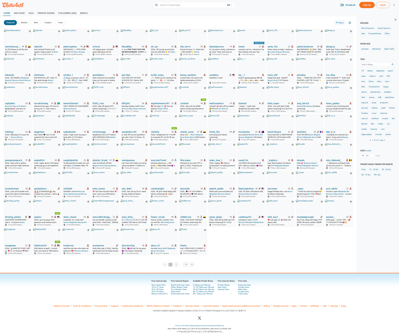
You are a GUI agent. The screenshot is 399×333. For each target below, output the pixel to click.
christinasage (99, 132)
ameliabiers (98, 75)
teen (387, 81)
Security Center (192, 306)
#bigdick (317, 135)
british (392, 108)
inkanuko (9, 75)
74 (186, 264)
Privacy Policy (101, 306)
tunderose (68, 245)
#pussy (309, 106)
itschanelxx (244, 132)
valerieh (38, 46)
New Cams (222, 287)
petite (388, 134)
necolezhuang (41, 103)
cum (383, 129)
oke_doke (127, 188)
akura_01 (155, 245)
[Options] (350, 23)
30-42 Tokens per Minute (203, 289)
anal (381, 76)
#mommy (72, 109)
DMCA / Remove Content (158, 306)
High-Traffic (389, 49)
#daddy (256, 222)
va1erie (96, 46)
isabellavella (69, 132)
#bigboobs (25, 78)
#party (192, 137)
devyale (301, 160)
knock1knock (274, 132)
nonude (378, 134)
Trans (60, 22)
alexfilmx (301, 132)
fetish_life (214, 132)
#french (300, 137)
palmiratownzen (305, 46)
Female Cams (243, 287)
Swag (343, 306)
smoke (364, 129)
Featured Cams (244, 285)
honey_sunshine (188, 75)
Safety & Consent (62, 306)
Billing (267, 306)
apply (378, 155)
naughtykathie (70, 160)
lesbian (375, 108)
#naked (300, 106)
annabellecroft (129, 132)
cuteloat (184, 103)
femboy (364, 113)
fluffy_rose (98, 103)
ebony (370, 71)
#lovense (286, 52)
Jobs (324, 306)
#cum (276, 80)
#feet (131, 109)
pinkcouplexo (70, 46)
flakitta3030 (40, 245)
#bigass (286, 165)
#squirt (50, 80)
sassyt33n (243, 160)
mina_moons (99, 188)
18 (362, 71)
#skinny (27, 80)
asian (363, 76)
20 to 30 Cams (157, 289)
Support (115, 306)
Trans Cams (243, 294)
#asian (196, 52)
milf (388, 76)
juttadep (301, 75)
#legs (336, 194)
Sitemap (334, 306)
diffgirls (126, 103)
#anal (187, 137)
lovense (374, 129)
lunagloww (10, 245)
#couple (82, 52)
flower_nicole (158, 217)
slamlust (242, 103)
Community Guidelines (132, 306)
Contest (303, 306)
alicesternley (128, 245)
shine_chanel (69, 217)
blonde (364, 124)
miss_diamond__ (334, 160)
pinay (374, 102)
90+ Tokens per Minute (203, 294)
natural (364, 118)
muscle (385, 118)
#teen (21, 80)
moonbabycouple (305, 217)
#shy (173, 52)
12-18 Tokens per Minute (203, 287)
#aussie (241, 137)
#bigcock (199, 135)
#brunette (271, 52)
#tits (305, 106)
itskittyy (9, 132)
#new (56, 52)
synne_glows (215, 217)
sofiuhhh (67, 188)
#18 (71, 52)
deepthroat (375, 92)
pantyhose (389, 97)
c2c (388, 124)
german (364, 108)
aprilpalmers (40, 188)
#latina (66, 109)
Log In (383, 5)
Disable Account (280, 306)
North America (367, 28)
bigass (386, 87)
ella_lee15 (185, 46)
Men (36, 22)
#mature (85, 251)
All (228, 5)
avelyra (37, 217)
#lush (261, 222)
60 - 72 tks (365, 175)
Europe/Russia (375, 33)
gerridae (126, 75)
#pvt (143, 106)
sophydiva (10, 103)
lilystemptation (246, 188)
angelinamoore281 (160, 103)
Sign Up (367, 5)
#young (345, 137)
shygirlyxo (39, 132)
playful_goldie (216, 188)
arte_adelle (331, 188)
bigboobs (380, 71)
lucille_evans (157, 75)
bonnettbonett (70, 103)
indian (380, 124)
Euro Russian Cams (179, 289)
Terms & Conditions (82, 306)
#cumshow (160, 251)
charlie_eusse (187, 132)
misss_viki (273, 75)
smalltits (387, 92)
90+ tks (377, 175)
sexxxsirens (98, 245)
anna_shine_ (128, 217)
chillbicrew (185, 217)
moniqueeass (128, 160)
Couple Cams (243, 291)
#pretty (71, 194)
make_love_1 (215, 160)
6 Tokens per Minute (201, 285)
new (363, 81)
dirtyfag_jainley (13, 217)
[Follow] (29, 31)
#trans (192, 135)
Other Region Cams (179, 287)
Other (387, 33)
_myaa (300, 188)
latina (371, 81)
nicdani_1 (68, 75)
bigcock (364, 102)
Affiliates (314, 306)
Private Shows (224, 285)
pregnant (384, 102)
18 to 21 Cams (157, 287)
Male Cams (242, 289)
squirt (390, 71)
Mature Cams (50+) (159, 294)
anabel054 (39, 160)
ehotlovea (39, 75)
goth (383, 108)
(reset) (368, 151)
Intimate (365, 49)
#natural (279, 52)
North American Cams (180, 285)
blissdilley (127, 46)
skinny (364, 92)
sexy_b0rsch (303, 103)
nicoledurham (12, 188)
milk (379, 97)
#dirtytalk (249, 222)
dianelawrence (216, 46)
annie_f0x (272, 46)
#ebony (113, 165)
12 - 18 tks (373, 169)
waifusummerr (216, 103)
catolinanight (157, 188)
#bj (347, 191)
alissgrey (330, 46)
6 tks (363, 169)
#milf (256, 220)
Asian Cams (175, 291)
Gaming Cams (223, 289)
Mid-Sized (376, 49)
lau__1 (241, 75)
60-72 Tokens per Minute (203, 291)
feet (363, 97)
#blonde (215, 109)
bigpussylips (366, 134)
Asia (363, 33)
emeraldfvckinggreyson (102, 217)
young (371, 97)
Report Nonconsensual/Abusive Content (241, 306)
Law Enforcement (211, 306)
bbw (363, 87)
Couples (47, 22)
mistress (383, 113)
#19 (220, 109)
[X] (199, 319)
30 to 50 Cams (157, 291)
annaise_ (330, 217)
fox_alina (330, 75)
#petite (112, 137)
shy (393, 118)
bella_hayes (273, 103)
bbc (372, 124)
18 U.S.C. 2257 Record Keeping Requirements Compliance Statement (199, 325)
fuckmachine (374, 87)
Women (24, 22)
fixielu (183, 245)
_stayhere (272, 160)
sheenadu (185, 188)
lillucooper (185, 160)
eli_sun (154, 46)
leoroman (272, 188)
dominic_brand (100, 160)
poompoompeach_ (14, 160)
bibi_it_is (330, 132)
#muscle (125, 109)
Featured (10, 22)
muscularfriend (158, 160)
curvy (374, 113)
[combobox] (189, 5)
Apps (294, 306)
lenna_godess (332, 103)
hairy (379, 81)
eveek (241, 46)
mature (372, 76)
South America (384, 28)
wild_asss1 (273, 217)
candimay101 (245, 217)
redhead (374, 118)
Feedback (177, 306)
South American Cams (180, 294)
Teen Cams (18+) (158, 285)
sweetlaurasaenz (13, 46)
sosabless (214, 75)
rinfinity (155, 132)
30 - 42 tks (386, 169)
